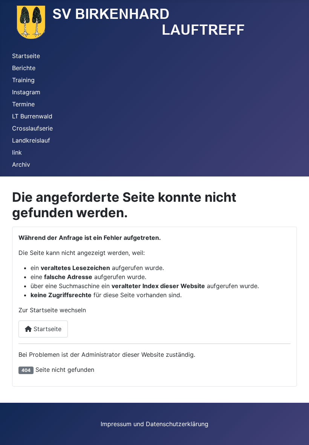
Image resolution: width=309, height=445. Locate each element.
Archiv (21, 164)
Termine (23, 104)
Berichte (23, 68)
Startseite (26, 56)
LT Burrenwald (32, 116)
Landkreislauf (31, 140)
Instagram (26, 92)
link (17, 152)
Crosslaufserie (32, 128)
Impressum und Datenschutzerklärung (154, 424)
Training (23, 80)
